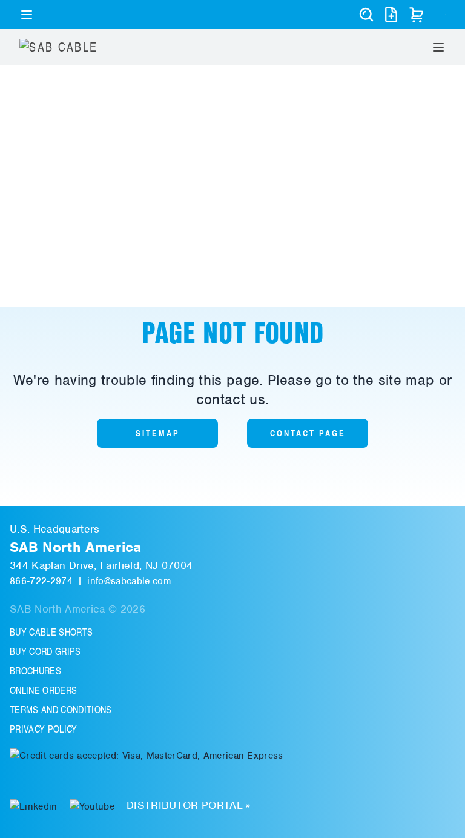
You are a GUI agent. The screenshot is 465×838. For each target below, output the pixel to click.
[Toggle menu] (27, 14)
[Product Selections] (391, 14)
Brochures (35, 670)
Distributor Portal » (189, 805)
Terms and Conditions (61, 709)
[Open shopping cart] (416, 14)
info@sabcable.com (129, 581)
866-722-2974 (41, 581)
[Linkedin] (34, 805)
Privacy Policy (44, 729)
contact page (308, 433)
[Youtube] (92, 805)
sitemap (158, 433)
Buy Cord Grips (45, 651)
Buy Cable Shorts (51, 632)
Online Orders (43, 690)
